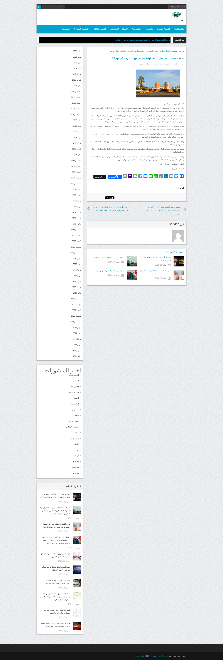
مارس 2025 (76, 143)
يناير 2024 (77, 224)
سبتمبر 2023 (76, 247)
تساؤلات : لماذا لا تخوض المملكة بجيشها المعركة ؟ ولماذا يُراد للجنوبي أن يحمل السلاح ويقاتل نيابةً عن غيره (55, 511)
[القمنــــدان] (176, 19)
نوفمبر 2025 (76, 97)
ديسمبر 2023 (76, 230)
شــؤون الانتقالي (119, 29)
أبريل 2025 (77, 137)
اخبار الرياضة (74, 392)
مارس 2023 (76, 281)
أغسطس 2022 (75, 322)
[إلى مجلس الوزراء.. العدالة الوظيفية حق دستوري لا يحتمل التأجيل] (77, 556)
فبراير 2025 (76, 149)
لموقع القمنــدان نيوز (159, 656)
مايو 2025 (77, 132)
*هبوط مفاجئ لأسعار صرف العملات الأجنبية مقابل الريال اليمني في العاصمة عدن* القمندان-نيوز (163, 210)
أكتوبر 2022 (76, 310)
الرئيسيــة (179, 29)
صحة (77, 433)
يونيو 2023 (77, 264)
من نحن (135, 656)
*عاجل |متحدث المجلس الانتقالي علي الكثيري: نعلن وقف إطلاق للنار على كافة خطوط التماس (110, 208)
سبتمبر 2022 (76, 316)
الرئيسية (175, 51)
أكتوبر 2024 (76, 172)
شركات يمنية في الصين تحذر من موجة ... (108, 271)
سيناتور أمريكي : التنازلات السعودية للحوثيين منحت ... (157, 258)
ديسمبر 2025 (76, 91)
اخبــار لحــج (163, 29)
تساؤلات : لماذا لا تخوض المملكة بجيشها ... (108, 257)
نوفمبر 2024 (76, 166)
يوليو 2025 (77, 120)
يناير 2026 (77, 86)
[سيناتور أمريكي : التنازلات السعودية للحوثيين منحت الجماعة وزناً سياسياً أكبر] (77, 497)
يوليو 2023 (77, 258)
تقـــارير (149, 29)
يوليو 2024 (77, 189)
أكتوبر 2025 (76, 103)
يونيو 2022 (77, 333)
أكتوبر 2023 (76, 241)
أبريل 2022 (77, 345)
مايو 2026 (77, 63)
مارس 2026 (76, 74)
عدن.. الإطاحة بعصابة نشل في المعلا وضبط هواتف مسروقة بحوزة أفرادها (143, 40)
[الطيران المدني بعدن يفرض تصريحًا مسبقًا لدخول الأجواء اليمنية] (77, 612)
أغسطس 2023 (75, 253)
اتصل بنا (142, 656)
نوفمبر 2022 (76, 304)
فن (77, 450)
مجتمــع (136, 29)
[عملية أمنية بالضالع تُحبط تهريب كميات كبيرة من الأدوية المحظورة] (77, 569)
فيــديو (66, 29)
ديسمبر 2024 (76, 161)
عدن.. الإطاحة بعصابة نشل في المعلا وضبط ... (155, 272)
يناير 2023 (77, 293)
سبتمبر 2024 (76, 178)
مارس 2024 (76, 212)
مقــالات (75, 467)
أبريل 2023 (77, 276)
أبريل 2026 (77, 68)
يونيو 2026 (77, 57)
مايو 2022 (77, 339)
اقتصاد (76, 398)
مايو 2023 (77, 270)
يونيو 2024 (77, 195)
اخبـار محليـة (165, 51)
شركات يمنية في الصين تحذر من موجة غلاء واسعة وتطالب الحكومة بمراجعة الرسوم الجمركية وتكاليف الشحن (56, 540)
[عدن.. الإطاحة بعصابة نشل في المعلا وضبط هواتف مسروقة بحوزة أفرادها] (77, 526)
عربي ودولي (74, 438)
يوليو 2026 (77, 51)
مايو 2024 (77, 201)
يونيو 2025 (77, 126)
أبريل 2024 (77, 207)
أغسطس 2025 (75, 114)
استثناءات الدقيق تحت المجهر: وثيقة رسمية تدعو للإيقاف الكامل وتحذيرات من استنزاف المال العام (55, 597)
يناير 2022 (77, 356)
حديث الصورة (81, 29)
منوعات (76, 473)
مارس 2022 (76, 350)
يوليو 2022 (77, 327)
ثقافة (77, 415)
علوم (77, 444)
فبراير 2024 (76, 218)
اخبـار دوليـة (99, 29)
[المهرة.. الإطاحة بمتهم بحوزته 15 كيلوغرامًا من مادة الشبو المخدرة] (77, 583)
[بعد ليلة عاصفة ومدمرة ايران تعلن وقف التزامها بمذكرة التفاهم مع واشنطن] (77, 626)
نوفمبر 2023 (76, 235)
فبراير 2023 (76, 287)
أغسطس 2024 (75, 184)
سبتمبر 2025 (76, 109)
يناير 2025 (77, 155)
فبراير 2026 (76, 80)
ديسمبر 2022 (76, 299)
